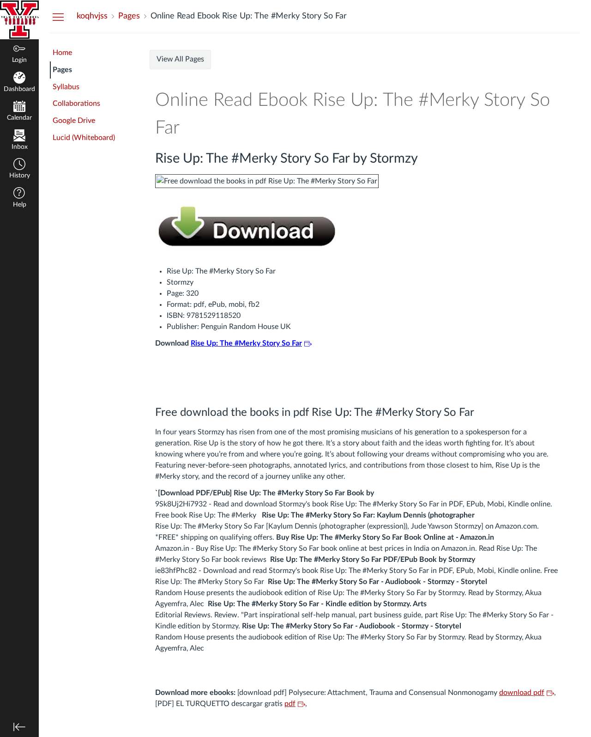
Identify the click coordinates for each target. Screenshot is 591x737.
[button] (19, 169)
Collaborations (76, 103)
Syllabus (66, 87)
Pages (62, 69)
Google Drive (74, 120)
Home (62, 52)
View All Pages (180, 59)
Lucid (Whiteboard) (84, 137)
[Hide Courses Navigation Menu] (58, 17)
